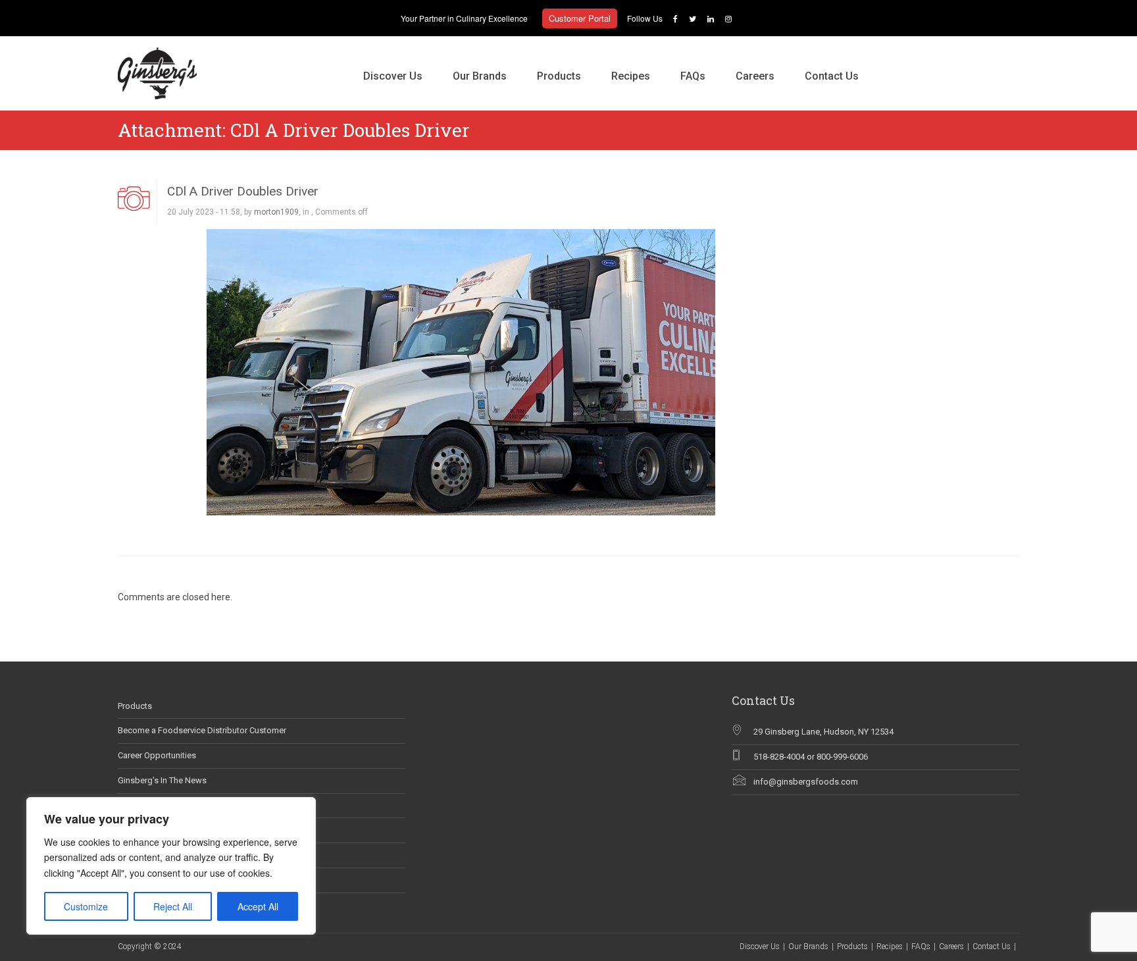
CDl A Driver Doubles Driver (242, 191)
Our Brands (480, 76)
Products (559, 76)
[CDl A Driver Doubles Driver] (461, 371)
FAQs (692, 76)
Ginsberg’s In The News (162, 780)
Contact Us (832, 76)
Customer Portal (580, 18)
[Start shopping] (889, 62)
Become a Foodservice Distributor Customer (202, 730)
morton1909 (276, 212)
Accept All (258, 906)
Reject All (172, 906)
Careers (755, 76)
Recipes (630, 76)
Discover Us (392, 76)
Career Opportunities (157, 755)
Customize (86, 906)
